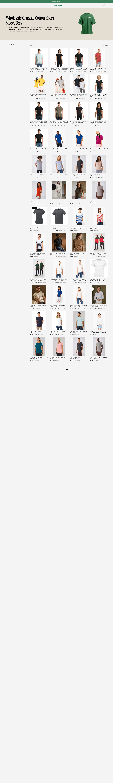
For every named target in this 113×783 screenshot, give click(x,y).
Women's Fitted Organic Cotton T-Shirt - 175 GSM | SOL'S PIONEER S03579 (59, 69)
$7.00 (75, 334)
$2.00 (35, 230)
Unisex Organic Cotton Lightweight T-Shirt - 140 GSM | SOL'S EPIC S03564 (39, 149)
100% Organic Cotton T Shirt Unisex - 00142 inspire (39, 175)
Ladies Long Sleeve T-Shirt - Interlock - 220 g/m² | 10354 (99, 306)
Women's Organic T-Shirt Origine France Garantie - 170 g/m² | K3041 (78, 280)
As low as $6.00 (37, 71)
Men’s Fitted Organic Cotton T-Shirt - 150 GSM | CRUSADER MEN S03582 (38, 122)
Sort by (32, 45)
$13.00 (95, 230)
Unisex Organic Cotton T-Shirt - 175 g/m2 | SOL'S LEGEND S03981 (38, 69)
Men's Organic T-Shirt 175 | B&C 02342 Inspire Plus (77, 175)
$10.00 (35, 256)
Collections (11, 44)
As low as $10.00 (58, 98)
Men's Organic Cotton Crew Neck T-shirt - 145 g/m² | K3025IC (58, 149)
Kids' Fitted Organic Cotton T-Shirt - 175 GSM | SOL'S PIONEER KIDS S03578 (98, 95)
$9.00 (55, 203)
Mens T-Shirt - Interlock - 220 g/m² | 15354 (38, 306)
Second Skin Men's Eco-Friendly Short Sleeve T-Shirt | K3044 (97, 280)
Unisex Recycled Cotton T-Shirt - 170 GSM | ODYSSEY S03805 (78, 95)
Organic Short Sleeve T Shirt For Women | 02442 (38, 202)
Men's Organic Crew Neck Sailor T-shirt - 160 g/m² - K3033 (78, 228)
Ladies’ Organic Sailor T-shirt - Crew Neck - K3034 (98, 228)
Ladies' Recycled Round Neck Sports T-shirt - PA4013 (39, 358)
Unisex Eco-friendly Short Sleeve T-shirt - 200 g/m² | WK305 (38, 280)
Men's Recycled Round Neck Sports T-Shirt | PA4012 (79, 332)
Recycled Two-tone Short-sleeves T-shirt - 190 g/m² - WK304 (98, 254)
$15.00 (75, 230)
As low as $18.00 (58, 282)
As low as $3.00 (97, 125)
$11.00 (95, 152)
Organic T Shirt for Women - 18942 (98, 175)
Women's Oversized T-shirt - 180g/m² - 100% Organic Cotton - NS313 (99, 149)
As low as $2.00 (37, 334)
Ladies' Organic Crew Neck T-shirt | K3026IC (78, 149)
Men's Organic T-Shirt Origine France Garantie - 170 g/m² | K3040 (59, 280)
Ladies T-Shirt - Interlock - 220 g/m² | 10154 (78, 254)
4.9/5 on (56, 1)
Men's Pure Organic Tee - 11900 (57, 201)
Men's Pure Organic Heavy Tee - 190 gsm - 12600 (58, 228)
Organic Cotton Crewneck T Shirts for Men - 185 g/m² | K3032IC (99, 69)
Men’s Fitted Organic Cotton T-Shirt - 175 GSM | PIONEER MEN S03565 (78, 69)
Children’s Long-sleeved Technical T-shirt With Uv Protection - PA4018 (98, 332)
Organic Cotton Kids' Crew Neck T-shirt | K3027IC (58, 306)
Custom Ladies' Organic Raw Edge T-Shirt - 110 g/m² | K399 (78, 306)
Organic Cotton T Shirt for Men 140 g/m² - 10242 (98, 202)
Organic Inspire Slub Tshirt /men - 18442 (38, 332)
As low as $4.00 (97, 98)
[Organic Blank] (56, 5)
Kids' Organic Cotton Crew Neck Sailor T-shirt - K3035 (37, 254)
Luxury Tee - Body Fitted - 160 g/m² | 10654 (58, 254)
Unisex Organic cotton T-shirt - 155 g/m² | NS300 (38, 95)
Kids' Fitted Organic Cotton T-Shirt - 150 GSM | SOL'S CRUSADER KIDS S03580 (98, 123)
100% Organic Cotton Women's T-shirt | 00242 (59, 175)
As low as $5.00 (58, 71)
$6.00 (35, 360)
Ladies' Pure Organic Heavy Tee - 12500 (38, 228)
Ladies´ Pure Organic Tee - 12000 (78, 201)
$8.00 (75, 360)
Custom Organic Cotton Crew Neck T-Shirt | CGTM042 (99, 358)
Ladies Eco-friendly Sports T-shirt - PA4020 (58, 358)
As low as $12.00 (58, 256)
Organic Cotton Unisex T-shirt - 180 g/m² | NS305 (58, 95)
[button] (104, 5)
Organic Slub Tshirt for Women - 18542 (57, 332)
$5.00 (95, 204)
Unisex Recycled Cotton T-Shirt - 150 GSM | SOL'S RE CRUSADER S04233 (59, 122)
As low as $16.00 (78, 282)
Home (6, 44)
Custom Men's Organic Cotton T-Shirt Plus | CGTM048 (79, 358)
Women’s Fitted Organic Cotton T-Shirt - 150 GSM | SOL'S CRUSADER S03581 (79, 123)
